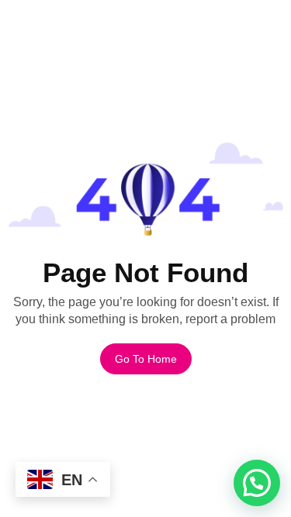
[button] (257, 483)
